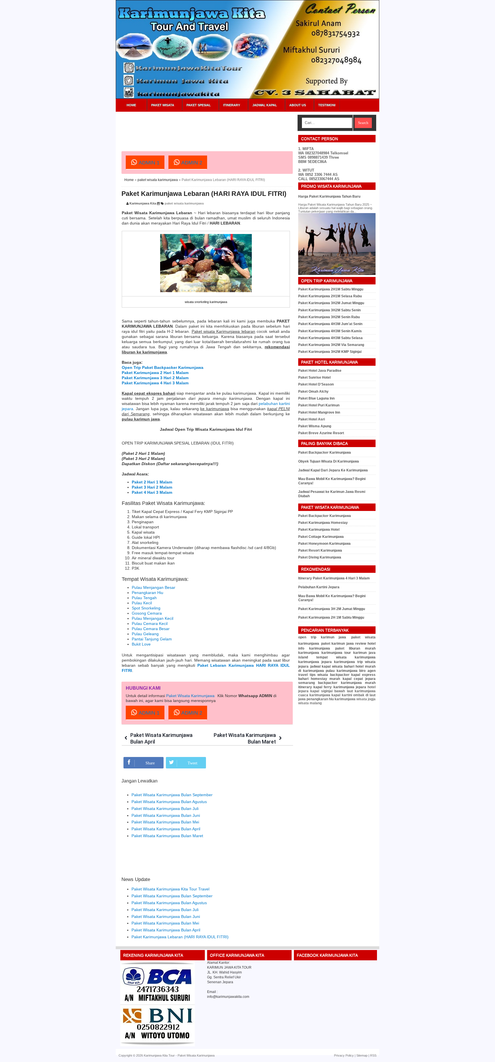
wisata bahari (343, 666)
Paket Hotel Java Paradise (319, 371)
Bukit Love (141, 644)
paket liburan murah (355, 648)
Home (131, 105)
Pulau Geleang (145, 634)
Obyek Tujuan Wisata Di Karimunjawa (328, 461)
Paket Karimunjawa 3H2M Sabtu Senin (329, 310)
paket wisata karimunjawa (158, 180)
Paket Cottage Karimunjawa (321, 537)
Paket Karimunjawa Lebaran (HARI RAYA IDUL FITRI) (203, 193)
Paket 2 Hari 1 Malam (152, 482)
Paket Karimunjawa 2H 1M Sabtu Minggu (331, 617)
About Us (297, 105)
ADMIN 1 (149, 163)
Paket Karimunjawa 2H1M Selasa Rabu (330, 296)
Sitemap (362, 1055)
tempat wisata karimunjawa (346, 657)
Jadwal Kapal (264, 105)
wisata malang (310, 703)
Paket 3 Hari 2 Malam (152, 487)
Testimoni (326, 105)
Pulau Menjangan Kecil (152, 618)
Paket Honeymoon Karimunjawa (324, 544)
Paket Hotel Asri (311, 419)
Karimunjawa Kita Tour (159, 1055)
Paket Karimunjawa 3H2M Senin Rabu (329, 317)
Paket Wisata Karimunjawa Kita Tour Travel (170, 889)
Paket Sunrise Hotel (314, 377)
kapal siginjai (321, 691)
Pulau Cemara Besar (151, 628)
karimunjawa (308, 653)
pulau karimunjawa (342, 671)
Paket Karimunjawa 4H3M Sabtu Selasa (330, 338)
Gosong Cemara (147, 613)
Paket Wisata (162, 105)
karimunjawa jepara (315, 662)
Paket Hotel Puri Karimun (318, 405)
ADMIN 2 (191, 163)
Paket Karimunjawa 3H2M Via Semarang (331, 345)
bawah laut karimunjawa (355, 691)
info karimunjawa (314, 648)
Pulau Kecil (142, 603)
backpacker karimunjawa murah (347, 683)
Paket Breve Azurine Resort (321, 433)
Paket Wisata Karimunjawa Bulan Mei (165, 822)
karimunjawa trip (348, 662)
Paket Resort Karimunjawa (320, 550)
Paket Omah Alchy (313, 392)
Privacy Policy (344, 1055)
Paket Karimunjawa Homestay (323, 523)
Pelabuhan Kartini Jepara (318, 587)
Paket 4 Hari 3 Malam (152, 492)
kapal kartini (341, 695)
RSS (373, 1055)
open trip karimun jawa (322, 637)
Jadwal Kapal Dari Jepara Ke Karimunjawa (333, 470)
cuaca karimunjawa (314, 695)
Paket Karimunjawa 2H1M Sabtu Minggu (330, 289)
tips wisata (319, 675)
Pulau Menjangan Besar (153, 587)
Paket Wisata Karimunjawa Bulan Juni (165, 815)
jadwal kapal (320, 666)
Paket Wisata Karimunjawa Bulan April (165, 829)
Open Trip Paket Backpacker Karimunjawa (162, 367)
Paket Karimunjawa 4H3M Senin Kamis (330, 331)
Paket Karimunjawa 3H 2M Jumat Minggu (331, 609)
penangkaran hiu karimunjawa (331, 699)
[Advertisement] (225, 127)
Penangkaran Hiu (147, 592)
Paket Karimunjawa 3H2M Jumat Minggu (331, 303)
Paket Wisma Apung (314, 426)
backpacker (339, 675)
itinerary (305, 687)
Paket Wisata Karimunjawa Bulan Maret (167, 835)
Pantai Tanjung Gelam (152, 639)
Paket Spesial (198, 105)
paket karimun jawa (337, 644)
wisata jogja (366, 699)
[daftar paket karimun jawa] (157, 1045)
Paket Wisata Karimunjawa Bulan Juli (165, 808)
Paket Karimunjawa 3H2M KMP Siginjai (330, 352)
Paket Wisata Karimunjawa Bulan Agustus (169, 801)
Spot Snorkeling (146, 608)
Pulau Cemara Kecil (150, 623)
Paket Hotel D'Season (316, 384)
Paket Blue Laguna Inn (316, 398)
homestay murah (325, 679)
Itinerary (231, 105)
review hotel (365, 644)
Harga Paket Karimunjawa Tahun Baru (329, 196)
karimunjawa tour (336, 653)
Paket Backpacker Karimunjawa (324, 453)
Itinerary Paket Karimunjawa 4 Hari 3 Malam (334, 578)
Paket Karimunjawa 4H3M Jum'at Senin (330, 324)
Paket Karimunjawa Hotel (318, 530)
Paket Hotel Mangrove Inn (319, 412)
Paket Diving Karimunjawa (319, 557)
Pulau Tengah (144, 597)
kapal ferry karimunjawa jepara (339, 687)
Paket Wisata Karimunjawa (190, 695)
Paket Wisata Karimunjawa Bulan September (172, 794)
